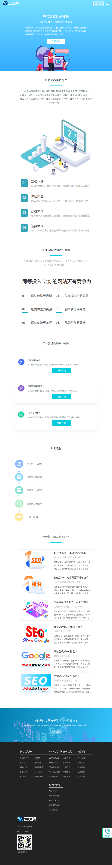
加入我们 (81, 767)
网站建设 (38, 758)
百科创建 (66, 758)
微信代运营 (53, 776)
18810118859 (26, 826)
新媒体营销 (24, 758)
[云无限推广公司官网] (11, 4)
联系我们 (81, 776)
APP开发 (38, 771)
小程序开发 (39, 767)
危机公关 (23, 771)
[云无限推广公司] (26, 820)
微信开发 (38, 762)
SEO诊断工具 (54, 758)
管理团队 (81, 762)
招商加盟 (81, 771)
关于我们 (81, 758)
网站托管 (23, 767)
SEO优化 (24, 762)
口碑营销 (66, 762)
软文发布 (66, 771)
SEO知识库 (53, 762)
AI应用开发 (53, 791)
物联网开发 (39, 776)
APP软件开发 (54, 800)
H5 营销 (23, 776)
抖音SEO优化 (54, 771)
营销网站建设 (54, 795)
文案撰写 (66, 767)
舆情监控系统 (54, 805)
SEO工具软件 (54, 767)
